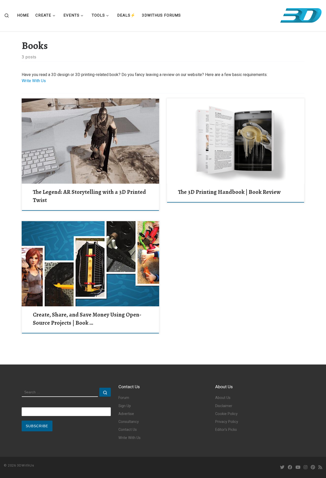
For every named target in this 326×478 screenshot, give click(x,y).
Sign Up (124, 406)
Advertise (126, 414)
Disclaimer (223, 406)
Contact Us (127, 429)
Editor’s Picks (226, 429)
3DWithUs (25, 465)
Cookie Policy (226, 414)
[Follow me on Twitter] (282, 467)
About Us (222, 398)
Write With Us (34, 80)
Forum (123, 398)
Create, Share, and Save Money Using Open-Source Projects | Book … (87, 319)
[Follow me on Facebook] (290, 467)
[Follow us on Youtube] (297, 467)
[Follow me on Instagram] (305, 467)
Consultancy (128, 422)
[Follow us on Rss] (320, 467)
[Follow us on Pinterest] (313, 467)
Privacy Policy (226, 422)
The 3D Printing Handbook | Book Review (229, 192)
